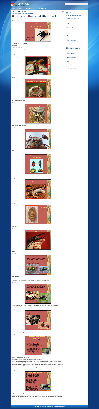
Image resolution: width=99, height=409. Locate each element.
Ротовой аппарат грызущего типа (73, 20)
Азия (67, 50)
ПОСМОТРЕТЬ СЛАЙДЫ (50, 16)
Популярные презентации (41, 8)
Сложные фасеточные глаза (72, 18)
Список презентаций (28, 8)
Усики (67, 23)
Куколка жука (69, 32)
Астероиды (68, 64)
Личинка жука (69, 30)
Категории (19, 8)
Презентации (14, 13)
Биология (19, 13)
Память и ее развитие (71, 57)
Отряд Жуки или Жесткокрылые (27, 13)
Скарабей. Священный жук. (72, 44)
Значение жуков (69, 38)
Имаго (67, 35)
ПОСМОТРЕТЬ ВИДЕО (35, 16)
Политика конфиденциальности (58, 406)
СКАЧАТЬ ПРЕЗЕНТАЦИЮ (19, 16)
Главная (13, 8)
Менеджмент (69, 70)
